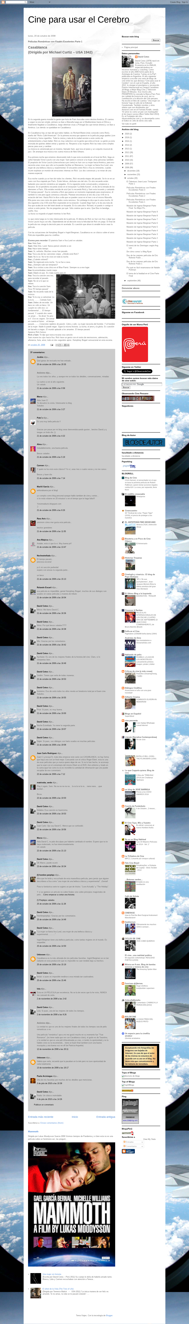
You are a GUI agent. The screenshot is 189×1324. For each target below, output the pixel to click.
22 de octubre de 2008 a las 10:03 (51, 798)
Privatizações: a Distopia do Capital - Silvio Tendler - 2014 (146, 867)
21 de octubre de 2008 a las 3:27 (51, 409)
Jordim (40, 357)
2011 (127, 156)
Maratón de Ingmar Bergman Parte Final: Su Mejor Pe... (141, 207)
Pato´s (40, 418)
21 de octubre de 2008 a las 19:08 (51, 745)
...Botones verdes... (134, 879)
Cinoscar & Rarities (133, 610)
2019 (127, 137)
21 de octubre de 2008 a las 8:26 (51, 510)
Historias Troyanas (133, 558)
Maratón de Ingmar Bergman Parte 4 (142, 230)
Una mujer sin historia (52, 1274)
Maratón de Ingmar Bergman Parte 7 (142, 219)
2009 (127, 164)
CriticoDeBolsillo (132, 1000)
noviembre (132, 174)
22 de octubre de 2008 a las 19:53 (51, 814)
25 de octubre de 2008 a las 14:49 (51, 919)
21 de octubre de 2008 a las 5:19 (51, 457)
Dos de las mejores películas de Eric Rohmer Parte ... (142, 256)
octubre (130, 178)
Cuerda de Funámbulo (135, 806)
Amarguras (140, 496)
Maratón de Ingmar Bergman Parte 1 (142, 242)
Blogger (109, 1315)
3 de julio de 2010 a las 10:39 (49, 1083)
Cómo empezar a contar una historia (58, 895)
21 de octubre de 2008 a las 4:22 (51, 436)
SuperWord (129, 716)
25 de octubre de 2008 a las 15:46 (51, 980)
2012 (127, 152)
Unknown (41, 954)
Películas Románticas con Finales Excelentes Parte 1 (141, 201)
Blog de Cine (131, 478)
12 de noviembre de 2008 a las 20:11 (52, 1049)
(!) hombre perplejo (45, 875)
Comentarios (131, 1146)
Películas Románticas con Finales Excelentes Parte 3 (141, 189)
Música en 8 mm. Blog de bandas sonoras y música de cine (140, 965)
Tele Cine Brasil (132, 863)
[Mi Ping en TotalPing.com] (130, 1123)
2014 (127, 145)
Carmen (40, 465)
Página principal (131, 47)
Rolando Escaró (44, 587)
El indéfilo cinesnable (135, 494)
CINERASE (130, 913)
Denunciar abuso (130, 288)
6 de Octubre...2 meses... (146, 809)
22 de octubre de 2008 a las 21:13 (51, 851)
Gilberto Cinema (132, 697)
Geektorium (130, 922)
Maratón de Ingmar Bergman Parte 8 (142, 215)
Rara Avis (41, 519)
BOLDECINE (130, 1017)
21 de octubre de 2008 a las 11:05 (51, 531)
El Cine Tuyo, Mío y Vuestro (137, 823)
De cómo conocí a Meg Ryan (139, 251)
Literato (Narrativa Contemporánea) (141, 737)
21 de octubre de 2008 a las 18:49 (51, 663)
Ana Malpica (42, 540)
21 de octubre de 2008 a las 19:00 (51, 713)
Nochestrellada (43, 556)
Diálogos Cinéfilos (133, 688)
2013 (127, 149)
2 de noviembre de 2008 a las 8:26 (51, 1014)
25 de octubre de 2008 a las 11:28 (51, 904)
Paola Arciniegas (44, 1076)
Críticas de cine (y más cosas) (138, 671)
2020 (127, 134)
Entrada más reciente (40, 1116)
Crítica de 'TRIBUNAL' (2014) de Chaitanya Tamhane (145, 777)
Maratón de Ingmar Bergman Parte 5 (142, 227)
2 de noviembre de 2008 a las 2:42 (51, 999)
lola (38, 989)
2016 (127, 141)
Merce (39, 397)
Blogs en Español (133, 714)
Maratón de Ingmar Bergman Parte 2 (142, 238)
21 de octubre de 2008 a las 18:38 (51, 629)
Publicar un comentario (44, 1105)
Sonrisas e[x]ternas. (134, 983)
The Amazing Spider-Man (146, 969)
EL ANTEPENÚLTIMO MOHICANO (140, 522)
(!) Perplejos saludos (45, 900)
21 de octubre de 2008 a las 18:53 (51, 679)
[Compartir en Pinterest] (68, 345)
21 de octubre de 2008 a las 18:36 (51, 613)
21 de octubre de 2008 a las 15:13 (51, 579)
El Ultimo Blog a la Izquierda (138, 593)
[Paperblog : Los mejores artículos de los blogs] (129, 468)
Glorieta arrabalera (132, 1038)
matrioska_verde (44, 782)
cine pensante (131, 720)
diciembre (131, 171)
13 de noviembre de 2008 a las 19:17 (53, 1068)
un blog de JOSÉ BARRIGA (137, 789)
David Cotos (42, 606)
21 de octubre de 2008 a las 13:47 (51, 547)
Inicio (75, 1116)
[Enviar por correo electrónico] (57, 345)
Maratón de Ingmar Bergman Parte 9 (142, 212)
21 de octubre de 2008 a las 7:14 (51, 478)
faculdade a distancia (131, 456)
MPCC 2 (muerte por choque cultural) (140, 859)
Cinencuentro (131, 511)
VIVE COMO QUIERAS (145, 941)
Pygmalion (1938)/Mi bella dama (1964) (141, 634)
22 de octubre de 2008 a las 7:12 (51, 774)
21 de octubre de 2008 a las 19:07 (51, 729)
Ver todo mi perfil (129, 124)
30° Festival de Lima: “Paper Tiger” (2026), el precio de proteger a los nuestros (139, 515)
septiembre (132, 280)
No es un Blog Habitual (135, 839)
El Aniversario (141, 544)
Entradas (129, 1142)
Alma (39, 444)
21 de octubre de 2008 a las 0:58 (51, 388)
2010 (127, 160)
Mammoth (33, 1131)
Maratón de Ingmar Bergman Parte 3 (142, 234)
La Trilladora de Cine (134, 856)
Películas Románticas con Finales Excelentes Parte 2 (141, 194)
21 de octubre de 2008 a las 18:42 (51, 645)
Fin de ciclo (140, 740)
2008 (127, 167)
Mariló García (43, 487)
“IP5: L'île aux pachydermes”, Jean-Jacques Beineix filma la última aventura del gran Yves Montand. (146, 584)
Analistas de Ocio (133, 638)
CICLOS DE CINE (133, 938)
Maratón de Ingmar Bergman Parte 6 (142, 223)
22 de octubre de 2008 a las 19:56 (51, 829)
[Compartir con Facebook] (65, 345)
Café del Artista (132, 896)
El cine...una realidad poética (138, 955)
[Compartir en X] (62, 345)
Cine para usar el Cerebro (78, 19)
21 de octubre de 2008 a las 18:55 (51, 697)
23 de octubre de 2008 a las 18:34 (51, 866)
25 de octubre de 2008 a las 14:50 (51, 946)
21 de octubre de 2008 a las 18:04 (51, 597)
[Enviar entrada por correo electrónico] (51, 345)
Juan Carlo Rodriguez (47, 753)
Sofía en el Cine (132, 631)
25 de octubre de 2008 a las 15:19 (51, 964)
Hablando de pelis (133, 655)
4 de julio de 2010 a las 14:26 (49, 1099)
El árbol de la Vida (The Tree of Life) (58, 1289)
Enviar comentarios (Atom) (51, 1123)
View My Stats (149, 1139)
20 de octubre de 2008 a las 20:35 (51, 364)
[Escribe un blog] (59, 345)
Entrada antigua (105, 1116)
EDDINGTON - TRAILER (146, 596)
